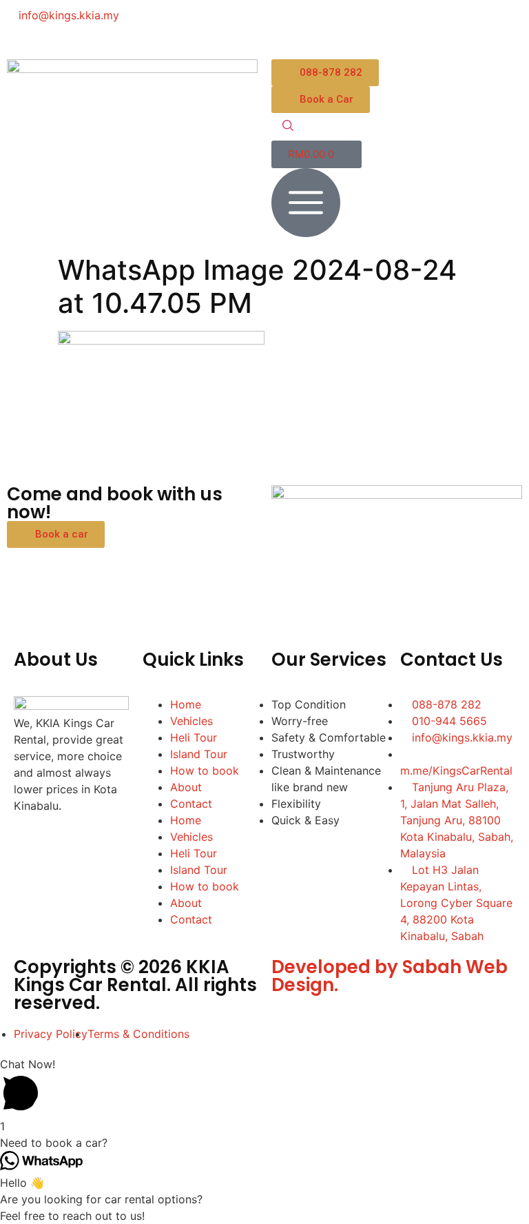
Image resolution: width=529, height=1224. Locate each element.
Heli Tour (193, 737)
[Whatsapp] (364, 24)
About (186, 787)
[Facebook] (288, 24)
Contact (191, 803)
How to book (204, 770)
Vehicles (191, 721)
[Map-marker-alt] (440, 24)
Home (185, 704)
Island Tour (198, 754)
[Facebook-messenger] (326, 24)
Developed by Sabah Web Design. (389, 976)
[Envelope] (402, 24)
